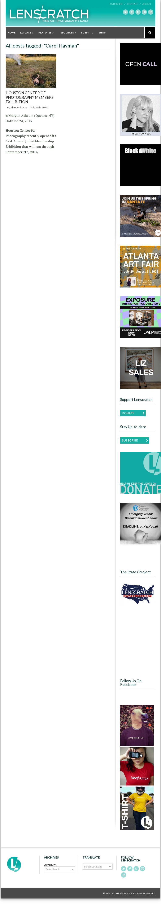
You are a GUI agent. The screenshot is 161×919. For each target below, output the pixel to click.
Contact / (134, 3)
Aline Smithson (18, 107)
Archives (50, 865)
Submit (85, 33)
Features (43, 33)
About (146, 3)
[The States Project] (138, 594)
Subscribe (130, 440)
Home (12, 32)
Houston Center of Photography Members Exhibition (29, 97)
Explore (24, 33)
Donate (128, 413)
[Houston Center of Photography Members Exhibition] (31, 88)
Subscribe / (117, 3)
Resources (65, 33)
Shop (102, 32)
